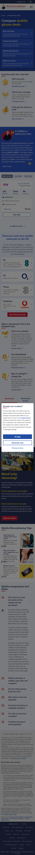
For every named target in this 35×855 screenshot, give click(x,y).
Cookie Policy (25, 418)
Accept (17, 436)
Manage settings (17, 448)
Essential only (17, 443)
